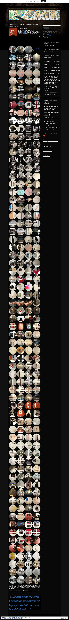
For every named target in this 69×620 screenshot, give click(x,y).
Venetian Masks (37, 608)
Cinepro (22, 599)
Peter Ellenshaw (35, 605)
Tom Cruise (33, 608)
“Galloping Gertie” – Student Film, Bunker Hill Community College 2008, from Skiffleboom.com (51, 129)
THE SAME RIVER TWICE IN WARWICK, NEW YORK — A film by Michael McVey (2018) (51, 45)
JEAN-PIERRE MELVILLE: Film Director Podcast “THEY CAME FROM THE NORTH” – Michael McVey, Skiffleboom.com (52, 62)
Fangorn (31, 601)
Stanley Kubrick (33, 596)
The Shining (10, 608)
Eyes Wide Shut (24, 601)
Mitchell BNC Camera (26, 604)
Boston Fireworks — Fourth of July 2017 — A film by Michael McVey (51, 43)
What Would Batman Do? (47, 57)
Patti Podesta (27, 605)
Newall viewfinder (11, 605)
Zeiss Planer (20, 609)
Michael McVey (13, 604)
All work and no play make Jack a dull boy (34, 597)
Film (17, 596)
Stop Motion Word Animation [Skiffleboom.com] (50, 94)
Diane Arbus (15, 600)
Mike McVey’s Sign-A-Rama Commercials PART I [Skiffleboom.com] (51, 101)
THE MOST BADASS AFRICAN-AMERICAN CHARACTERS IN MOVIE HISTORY (50, 109)
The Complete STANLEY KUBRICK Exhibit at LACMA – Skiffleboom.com (52, 56)
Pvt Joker (17, 606)
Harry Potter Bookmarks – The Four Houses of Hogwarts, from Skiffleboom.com (50, 122)
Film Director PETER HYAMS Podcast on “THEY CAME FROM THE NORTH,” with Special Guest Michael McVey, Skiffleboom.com (52, 71)
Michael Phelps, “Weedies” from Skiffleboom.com (51, 123)
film (24, 31)
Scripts (33, 606)
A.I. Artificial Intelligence (25, 597)
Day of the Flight (11, 600)
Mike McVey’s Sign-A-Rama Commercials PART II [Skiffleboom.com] (51, 96)
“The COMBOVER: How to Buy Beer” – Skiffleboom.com (52, 127)
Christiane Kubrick (11, 599)
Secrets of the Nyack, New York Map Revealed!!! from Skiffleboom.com (51, 125)
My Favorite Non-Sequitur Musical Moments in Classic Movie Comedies (52, 113)
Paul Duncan (31, 605)
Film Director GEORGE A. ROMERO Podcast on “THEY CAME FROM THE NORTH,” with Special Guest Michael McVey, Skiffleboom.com (52, 68)
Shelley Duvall (35, 606)
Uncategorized (37, 596)
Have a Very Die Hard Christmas (48, 51)
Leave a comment (24, 609)
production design (13, 606)
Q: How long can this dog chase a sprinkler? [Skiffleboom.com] (50, 92)
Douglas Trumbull (19, 600)
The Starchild (29, 608)
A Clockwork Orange (19, 597)
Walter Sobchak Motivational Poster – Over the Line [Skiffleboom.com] (51, 88)
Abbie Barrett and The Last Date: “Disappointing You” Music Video (51, 107)
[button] (13, 49)
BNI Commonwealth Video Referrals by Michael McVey (52, 86)
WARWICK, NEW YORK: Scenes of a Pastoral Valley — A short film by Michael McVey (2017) (52, 50)
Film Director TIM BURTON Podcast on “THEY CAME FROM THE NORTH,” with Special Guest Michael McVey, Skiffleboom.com (51, 74)
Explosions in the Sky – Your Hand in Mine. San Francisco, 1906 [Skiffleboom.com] (51, 90)
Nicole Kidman (16, 605)
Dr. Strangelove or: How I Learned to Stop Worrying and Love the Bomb (31, 600)
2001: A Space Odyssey (14, 597)
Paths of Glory (24, 605)
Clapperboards (25, 599)
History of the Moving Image (24, 596)
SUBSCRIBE (45, 21)
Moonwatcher (31, 604)
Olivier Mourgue (20, 605)
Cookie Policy (21, 618)
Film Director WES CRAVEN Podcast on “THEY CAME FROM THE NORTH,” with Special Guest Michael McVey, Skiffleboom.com (52, 65)
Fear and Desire (34, 601)
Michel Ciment (17, 604)
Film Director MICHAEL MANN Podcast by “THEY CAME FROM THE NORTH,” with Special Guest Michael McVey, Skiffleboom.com (51, 77)
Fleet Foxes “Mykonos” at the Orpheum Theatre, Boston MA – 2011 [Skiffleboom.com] (52, 98)
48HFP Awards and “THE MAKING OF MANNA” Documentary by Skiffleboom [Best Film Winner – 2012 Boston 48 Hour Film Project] (52, 80)
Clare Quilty (28, 599)
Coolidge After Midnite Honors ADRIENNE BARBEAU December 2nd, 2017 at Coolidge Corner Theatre (51, 47)
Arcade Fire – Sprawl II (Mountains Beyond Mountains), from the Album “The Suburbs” (52, 117)
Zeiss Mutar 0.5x (16, 609)
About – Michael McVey (47, 146)
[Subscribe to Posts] (44, 135)
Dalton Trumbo (37, 599)
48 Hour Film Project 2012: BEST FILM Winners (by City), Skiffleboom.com (51, 59)
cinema (15, 599)
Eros (14, 601)
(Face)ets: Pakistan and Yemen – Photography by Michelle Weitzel (51, 103)
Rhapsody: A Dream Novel (25, 606)
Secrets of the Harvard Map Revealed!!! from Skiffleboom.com (49, 119)
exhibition (16, 601)
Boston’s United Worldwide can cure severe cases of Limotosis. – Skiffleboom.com (51, 53)
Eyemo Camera (19, 601)
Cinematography (18, 599)
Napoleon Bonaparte (35, 604)
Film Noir (38, 601)
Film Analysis (19, 596)
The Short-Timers (15, 608)
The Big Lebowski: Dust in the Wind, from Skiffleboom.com (49, 115)
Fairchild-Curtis (28, 601)
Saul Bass (30, 606)
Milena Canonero (22, 604)
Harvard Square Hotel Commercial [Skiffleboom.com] (51, 84)
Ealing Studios (11, 601)
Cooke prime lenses (32, 599)
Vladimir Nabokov (11, 609)
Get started (43, 1)
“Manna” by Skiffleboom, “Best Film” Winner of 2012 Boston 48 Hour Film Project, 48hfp (51, 83)
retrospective (20, 606)
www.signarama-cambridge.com (48, 35)
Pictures (30, 596)
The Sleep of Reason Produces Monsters (22, 608)
